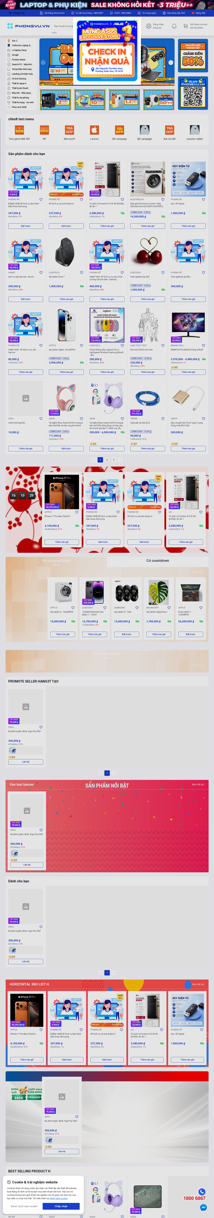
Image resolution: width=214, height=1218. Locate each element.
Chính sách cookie (58, 1198)
